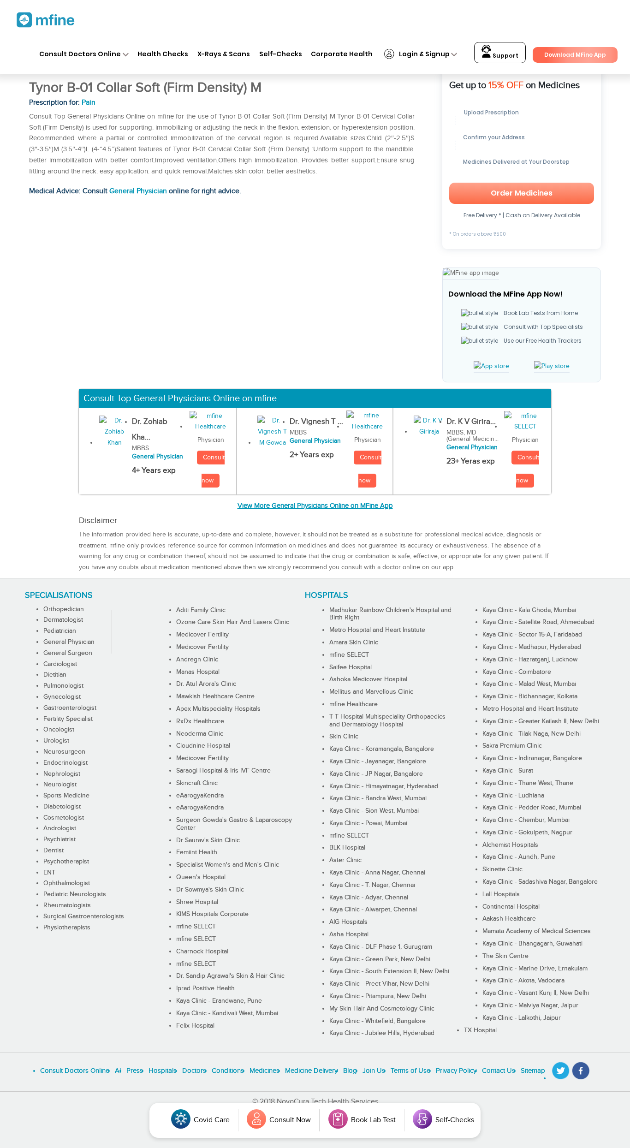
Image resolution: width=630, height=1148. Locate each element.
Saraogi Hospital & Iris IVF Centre (223, 770)
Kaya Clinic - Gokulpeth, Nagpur (527, 832)
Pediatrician (59, 631)
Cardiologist (60, 664)
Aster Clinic (345, 860)
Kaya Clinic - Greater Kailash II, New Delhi (540, 721)
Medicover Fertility (202, 634)
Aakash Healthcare (509, 918)
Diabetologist (62, 806)
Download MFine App (575, 55)
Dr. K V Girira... (471, 421)
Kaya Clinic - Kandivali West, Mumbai (227, 1013)
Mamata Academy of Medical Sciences (536, 931)
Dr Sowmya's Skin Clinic (210, 889)
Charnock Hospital (202, 951)
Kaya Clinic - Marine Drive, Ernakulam (535, 968)
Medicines (264, 1071)
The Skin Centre (505, 956)
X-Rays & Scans (223, 54)
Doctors (194, 1071)
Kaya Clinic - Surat (507, 770)
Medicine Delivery (311, 1071)
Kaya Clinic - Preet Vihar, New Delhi (379, 983)
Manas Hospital (198, 672)
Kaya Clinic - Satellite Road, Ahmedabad (538, 622)
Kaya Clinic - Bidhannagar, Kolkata (529, 696)
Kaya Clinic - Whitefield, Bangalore (377, 1021)
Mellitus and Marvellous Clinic (371, 692)
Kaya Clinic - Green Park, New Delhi (379, 959)
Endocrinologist (65, 763)
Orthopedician (63, 609)
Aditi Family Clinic (201, 610)
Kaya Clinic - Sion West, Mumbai (374, 811)
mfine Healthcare (353, 704)
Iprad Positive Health (205, 988)
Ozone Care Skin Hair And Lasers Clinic (232, 622)
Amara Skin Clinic (353, 642)
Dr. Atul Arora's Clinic (206, 684)
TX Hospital (480, 1030)
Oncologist (58, 729)
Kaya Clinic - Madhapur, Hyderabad (531, 647)
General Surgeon (67, 653)
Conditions (228, 1071)
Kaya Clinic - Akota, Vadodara (523, 980)
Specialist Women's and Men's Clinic (227, 864)
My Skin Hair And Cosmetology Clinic (381, 1008)
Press (134, 1071)
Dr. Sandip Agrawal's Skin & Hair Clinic (230, 976)
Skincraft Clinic (197, 783)
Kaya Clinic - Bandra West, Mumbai (378, 798)
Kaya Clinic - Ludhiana (513, 795)
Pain (88, 102)
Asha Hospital (348, 934)
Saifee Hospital (350, 667)
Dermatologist (63, 620)
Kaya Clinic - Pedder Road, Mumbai (531, 807)
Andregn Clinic (197, 659)
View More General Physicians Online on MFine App (315, 506)
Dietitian (54, 674)
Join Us (374, 1071)
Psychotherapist (66, 861)
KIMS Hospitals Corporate (212, 914)
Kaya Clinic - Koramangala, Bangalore (381, 749)
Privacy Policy (456, 1071)
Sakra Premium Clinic (512, 745)
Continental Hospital (511, 906)
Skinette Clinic (502, 869)
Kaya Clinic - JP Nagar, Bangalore (376, 774)
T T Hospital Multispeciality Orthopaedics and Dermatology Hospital (387, 720)
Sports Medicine (66, 795)
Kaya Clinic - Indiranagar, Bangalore (532, 758)
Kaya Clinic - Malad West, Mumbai (529, 684)
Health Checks (162, 54)
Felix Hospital (195, 1025)
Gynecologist (62, 697)
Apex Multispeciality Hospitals (218, 709)
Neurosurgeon (64, 751)
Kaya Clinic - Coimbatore (516, 672)
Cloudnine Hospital (203, 745)
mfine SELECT (196, 926)
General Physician (138, 191)
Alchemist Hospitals (510, 845)
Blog (350, 1071)
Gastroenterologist (69, 708)
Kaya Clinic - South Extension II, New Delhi (389, 971)
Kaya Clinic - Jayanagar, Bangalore (377, 761)
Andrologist (59, 828)
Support (504, 55)
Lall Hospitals (501, 894)
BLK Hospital (347, 847)
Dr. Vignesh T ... (316, 421)
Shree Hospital (197, 902)
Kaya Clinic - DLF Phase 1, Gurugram (380, 947)
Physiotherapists (66, 927)
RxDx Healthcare (200, 721)
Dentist (53, 850)
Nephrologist (61, 774)
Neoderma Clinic (199, 734)
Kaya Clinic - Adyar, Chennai (368, 897)
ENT (49, 872)
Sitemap (533, 1071)
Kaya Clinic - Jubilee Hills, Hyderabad (381, 1033)
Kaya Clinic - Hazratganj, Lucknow (529, 659)
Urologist (56, 740)
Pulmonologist (63, 686)
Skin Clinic (343, 736)
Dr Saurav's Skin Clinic (208, 840)
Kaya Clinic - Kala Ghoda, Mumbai (529, 610)
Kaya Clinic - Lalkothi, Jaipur (521, 1018)
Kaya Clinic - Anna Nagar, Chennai (377, 872)
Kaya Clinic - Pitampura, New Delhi (377, 996)
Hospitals (163, 1071)
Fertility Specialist (68, 719)
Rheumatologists (67, 905)
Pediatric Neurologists (74, 894)
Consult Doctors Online (80, 54)
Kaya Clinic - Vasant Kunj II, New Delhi (535, 993)
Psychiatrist (59, 839)
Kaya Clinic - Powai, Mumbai (368, 823)
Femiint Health (196, 852)
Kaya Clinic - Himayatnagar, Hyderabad (383, 786)
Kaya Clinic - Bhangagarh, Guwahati (532, 943)
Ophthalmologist (66, 883)
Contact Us (498, 1071)
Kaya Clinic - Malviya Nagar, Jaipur (530, 1005)
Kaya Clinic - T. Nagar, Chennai (372, 885)
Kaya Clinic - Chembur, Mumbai (526, 820)
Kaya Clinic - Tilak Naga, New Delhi (531, 734)
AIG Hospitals (348, 922)
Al (118, 1071)
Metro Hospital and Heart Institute (377, 630)
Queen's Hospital (201, 877)
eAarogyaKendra (200, 795)
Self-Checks (280, 54)
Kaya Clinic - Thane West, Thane (527, 783)
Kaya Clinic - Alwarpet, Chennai (373, 909)
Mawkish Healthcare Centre (215, 696)
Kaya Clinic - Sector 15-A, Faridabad (532, 634)
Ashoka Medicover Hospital (368, 679)
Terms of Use (410, 1071)
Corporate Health (342, 54)
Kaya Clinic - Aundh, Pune (518, 857)
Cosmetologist (63, 817)
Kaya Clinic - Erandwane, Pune (219, 1001)
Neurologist (60, 784)
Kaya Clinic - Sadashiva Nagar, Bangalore (540, 882)
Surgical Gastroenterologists (83, 916)
